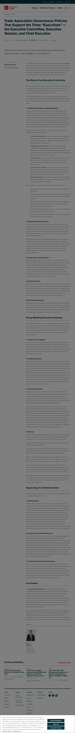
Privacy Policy (7, 731)
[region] (37, 724)
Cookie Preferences (56, 720)
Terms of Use (17, 731)
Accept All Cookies (55, 728)
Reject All (56, 724)
